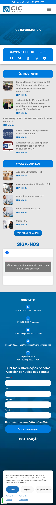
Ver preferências (44, 489)
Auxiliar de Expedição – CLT (30, 172)
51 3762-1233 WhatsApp (28, 322)
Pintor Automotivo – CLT (28, 208)
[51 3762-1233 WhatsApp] (28, 318)
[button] (48, 9)
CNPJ (7, 389)
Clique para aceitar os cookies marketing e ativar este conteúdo (28, 267)
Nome (7, 378)
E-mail (8, 410)
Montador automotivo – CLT (30, 196)
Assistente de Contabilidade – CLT (33, 184)
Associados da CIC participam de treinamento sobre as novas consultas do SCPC (32, 145)
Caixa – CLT (22, 221)
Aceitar (12, 489)
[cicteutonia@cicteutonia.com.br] (28, 330)
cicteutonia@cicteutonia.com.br (28, 333)
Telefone (9, 399)
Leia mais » (21, 95)
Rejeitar (27, 489)
